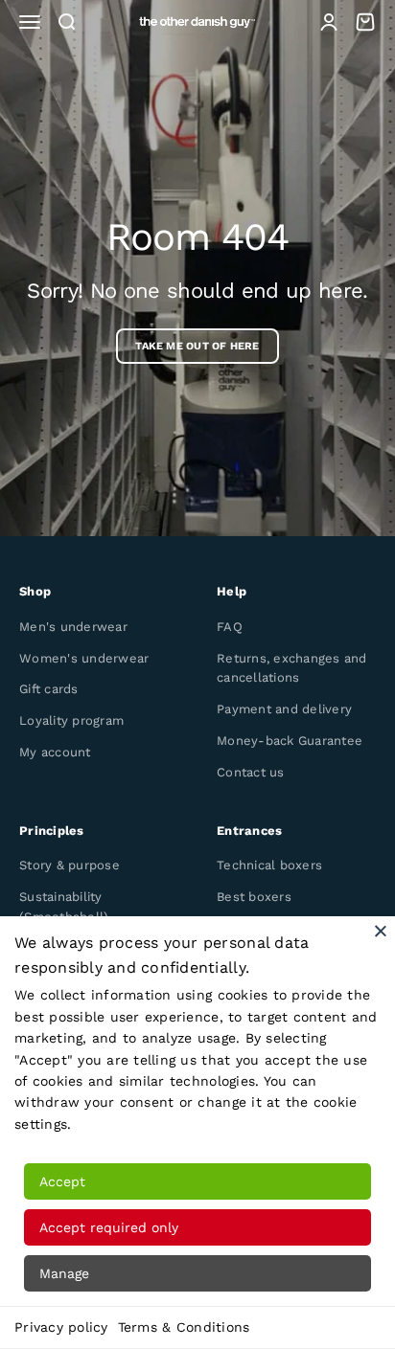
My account (55, 752)
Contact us (251, 772)
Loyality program (71, 720)
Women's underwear (84, 658)
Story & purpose (69, 865)
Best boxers (254, 896)
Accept (62, 1181)
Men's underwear (73, 626)
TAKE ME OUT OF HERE (197, 346)
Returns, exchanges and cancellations (292, 668)
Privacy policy (61, 1327)
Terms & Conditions (184, 1327)
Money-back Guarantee (289, 740)
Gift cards (49, 689)
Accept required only (108, 1227)
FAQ (230, 626)
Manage (64, 1273)
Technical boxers (269, 865)
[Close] (380, 930)
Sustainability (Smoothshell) (63, 906)
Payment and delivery (284, 709)
